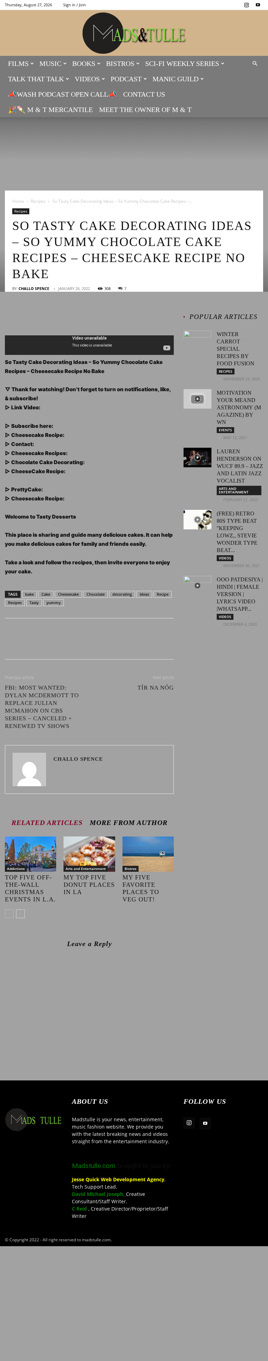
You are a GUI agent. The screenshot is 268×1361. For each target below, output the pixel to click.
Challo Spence (33, 288)
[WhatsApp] (60, 315)
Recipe (163, 594)
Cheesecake (68, 594)
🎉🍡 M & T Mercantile (50, 109)
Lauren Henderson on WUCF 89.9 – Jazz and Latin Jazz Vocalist (240, 466)
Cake (46, 594)
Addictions (16, 868)
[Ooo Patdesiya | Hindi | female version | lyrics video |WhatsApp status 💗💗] (197, 585)
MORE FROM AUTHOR (129, 822)
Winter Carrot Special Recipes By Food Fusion (235, 348)
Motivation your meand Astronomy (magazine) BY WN (239, 407)
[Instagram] (246, 5)
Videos (87, 79)
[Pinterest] (44, 315)
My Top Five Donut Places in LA (89, 884)
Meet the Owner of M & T (145, 109)
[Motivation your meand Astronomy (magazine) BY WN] (197, 399)
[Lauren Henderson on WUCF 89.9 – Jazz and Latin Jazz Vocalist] (197, 457)
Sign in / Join (74, 4)
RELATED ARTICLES (47, 822)
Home (18, 201)
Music (50, 63)
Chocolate (96, 594)
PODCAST (126, 79)
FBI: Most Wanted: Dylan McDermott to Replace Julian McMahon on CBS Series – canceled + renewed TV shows (42, 706)
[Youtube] (258, 5)
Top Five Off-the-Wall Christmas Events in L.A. (30, 888)
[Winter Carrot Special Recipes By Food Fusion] (197, 340)
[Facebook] (12, 315)
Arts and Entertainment (86, 868)
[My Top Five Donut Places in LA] (89, 854)
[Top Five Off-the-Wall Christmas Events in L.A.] (30, 854)
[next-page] (20, 913)
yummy (53, 602)
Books (83, 63)
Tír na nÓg (155, 687)
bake (29, 594)
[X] (28, 315)
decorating (122, 594)
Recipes (38, 201)
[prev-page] (9, 913)
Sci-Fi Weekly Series (182, 63)
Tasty (34, 602)
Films (18, 63)
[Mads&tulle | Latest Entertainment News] (134, 33)
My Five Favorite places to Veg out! (140, 888)
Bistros (120, 63)
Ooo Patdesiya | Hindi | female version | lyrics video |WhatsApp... (240, 594)
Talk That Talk (36, 79)
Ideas (144, 594)
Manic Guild (175, 79)
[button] (254, 63)
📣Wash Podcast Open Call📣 (62, 94)
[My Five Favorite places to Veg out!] (148, 854)
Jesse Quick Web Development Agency (118, 1179)
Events (225, 429)
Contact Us (144, 94)
